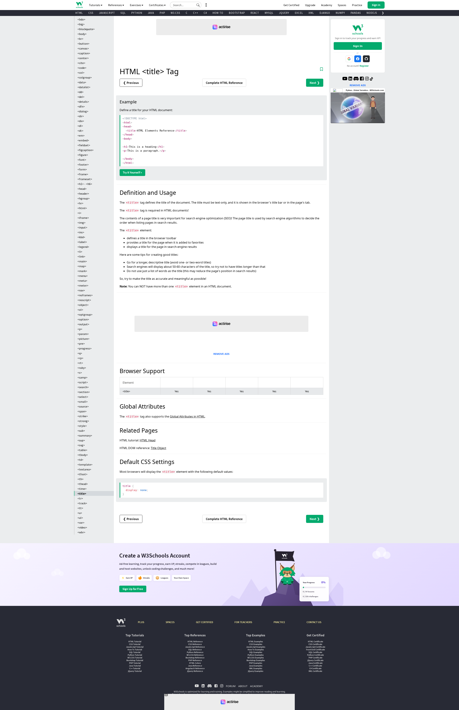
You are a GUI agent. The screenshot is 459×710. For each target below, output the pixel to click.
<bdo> (81, 19)
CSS (90, 13)
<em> (81, 135)
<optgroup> (85, 314)
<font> (81, 159)
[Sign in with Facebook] (357, 58)
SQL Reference (195, 649)
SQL (123, 13)
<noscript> (84, 300)
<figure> (82, 155)
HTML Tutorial (134, 641)
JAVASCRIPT (107, 13)
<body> (82, 34)
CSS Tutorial (134, 644)
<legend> (83, 247)
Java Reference (195, 665)
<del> (80, 97)
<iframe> (83, 218)
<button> (83, 43)
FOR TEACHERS (243, 622)
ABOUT (242, 686)
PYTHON (136, 13)
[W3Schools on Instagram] (367, 79)
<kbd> (81, 237)
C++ (195, 13)
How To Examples (256, 649)
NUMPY (340, 13)
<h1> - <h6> (84, 184)
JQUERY (284, 13)
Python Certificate (315, 655)
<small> (82, 401)
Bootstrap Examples (256, 660)
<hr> (80, 203)
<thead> (82, 484)
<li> (79, 251)
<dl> (80, 126)
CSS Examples (255, 644)
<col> (80, 72)
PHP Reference (195, 660)
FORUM (231, 686)
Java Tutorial (135, 665)
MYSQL (269, 13)
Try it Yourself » (132, 172)
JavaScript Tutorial (134, 646)
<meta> (82, 280)
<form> (82, 169)
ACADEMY (256, 686)
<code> (81, 68)
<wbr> (81, 532)
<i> (79, 213)
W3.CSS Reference (195, 655)
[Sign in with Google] (349, 58)
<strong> (83, 421)
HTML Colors (195, 663)
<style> (82, 426)
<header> (83, 193)
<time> (82, 488)
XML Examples (255, 668)
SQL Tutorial (134, 652)
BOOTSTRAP (237, 13)
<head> (82, 188)
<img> (81, 222)
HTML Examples (255, 641)
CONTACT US (314, 622)
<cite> (81, 63)
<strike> (82, 416)
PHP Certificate (315, 657)
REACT (254, 13)
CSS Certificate (315, 644)
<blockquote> (86, 29)
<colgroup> (84, 77)
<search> (83, 387)
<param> (83, 334)
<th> (80, 479)
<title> (81, 493)
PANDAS (356, 13)
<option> (83, 319)
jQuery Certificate (315, 660)
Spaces (342, 5)
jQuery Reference (195, 671)
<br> (80, 38)
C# (205, 13)
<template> (85, 464)
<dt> (80, 130)
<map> (81, 266)
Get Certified (291, 5)
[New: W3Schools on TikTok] (371, 79)
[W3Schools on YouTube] (344, 79)
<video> (82, 527)
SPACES (170, 622)
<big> (81, 24)
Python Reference (195, 652)
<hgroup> (83, 198)
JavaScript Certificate (315, 646)
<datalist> (83, 87)
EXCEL (299, 13)
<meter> (82, 285)
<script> (82, 382)
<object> (83, 305)
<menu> (82, 276)
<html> (82, 208)
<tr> (80, 498)
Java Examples (255, 665)
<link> (81, 256)
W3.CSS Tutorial (134, 657)
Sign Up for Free (132, 589)
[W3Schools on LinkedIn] (350, 79)
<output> (83, 324)
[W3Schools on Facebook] (361, 79)
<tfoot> (82, 474)
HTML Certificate (315, 641)
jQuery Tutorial (135, 671)
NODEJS (371, 13)
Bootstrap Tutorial (134, 660)
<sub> (81, 430)
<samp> (82, 377)
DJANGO (325, 13)
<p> (79, 329)
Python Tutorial (135, 655)
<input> (82, 227)
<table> (82, 450)
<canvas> (83, 48)
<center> (83, 58)
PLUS (141, 622)
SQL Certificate (315, 652)
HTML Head (147, 440)
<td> (80, 459)
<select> (82, 397)
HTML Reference (195, 641)
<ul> (80, 518)
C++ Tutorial (134, 668)
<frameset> (84, 179)
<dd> (80, 92)
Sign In (358, 46)
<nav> (81, 290)
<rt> (80, 363)
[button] (198, 5)
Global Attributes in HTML (187, 416)
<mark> (82, 271)
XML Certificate (315, 671)
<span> (82, 411)
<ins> (80, 232)
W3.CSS (175, 13)
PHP (162, 13)
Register (364, 65)
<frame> (82, 174)
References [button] (115, 5)
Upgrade (310, 5)
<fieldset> (83, 145)
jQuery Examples (255, 671)
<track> (82, 503)
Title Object (158, 448)
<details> (83, 101)
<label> (82, 242)
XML (311, 13)
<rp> (80, 358)
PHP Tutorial (135, 663)
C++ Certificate (315, 665)
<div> (80, 121)
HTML (79, 13)
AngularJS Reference (195, 668)
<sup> (81, 440)
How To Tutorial (134, 649)
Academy (326, 5)
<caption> (83, 53)
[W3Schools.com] (121, 624)
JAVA (151, 13)
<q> (79, 353)
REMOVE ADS (221, 354)
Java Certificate (315, 663)
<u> (79, 513)
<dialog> (82, 111)
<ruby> (81, 368)
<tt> (80, 508)
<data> (81, 82)
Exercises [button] (136, 5)
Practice (357, 5)
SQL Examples (255, 652)
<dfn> (81, 106)
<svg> (81, 445)
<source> (83, 406)
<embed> (83, 140)
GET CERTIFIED (204, 622)
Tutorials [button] (95, 5)
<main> (82, 261)
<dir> (80, 116)
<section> (83, 392)
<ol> (80, 309)
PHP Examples (255, 663)
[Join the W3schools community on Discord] (356, 79)
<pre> (81, 343)
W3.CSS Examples (255, 657)
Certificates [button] (156, 5)
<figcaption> (85, 150)
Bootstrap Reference (195, 657)
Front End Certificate (315, 649)
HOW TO (217, 13)
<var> (80, 522)
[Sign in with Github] (366, 58)
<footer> (83, 164)
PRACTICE (279, 622)
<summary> (84, 435)
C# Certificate (315, 668)
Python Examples (256, 655)
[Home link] (79, 4)
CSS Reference (195, 644)
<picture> (83, 338)
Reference (224, 83)
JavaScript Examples (255, 646)
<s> (79, 372)
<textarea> (84, 469)
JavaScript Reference (195, 646)
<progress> (84, 348)
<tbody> (82, 455)
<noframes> (85, 295)
